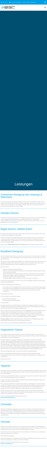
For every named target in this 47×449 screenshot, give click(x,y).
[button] (45, 8)
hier (22, 206)
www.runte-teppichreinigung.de (8, 397)
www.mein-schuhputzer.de (7, 443)
